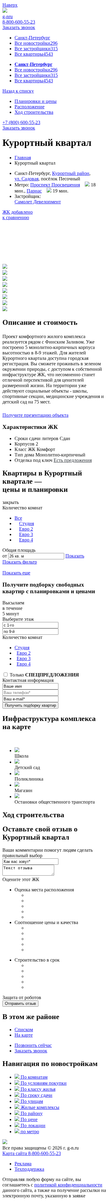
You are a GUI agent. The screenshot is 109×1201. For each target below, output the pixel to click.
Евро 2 (26, 528)
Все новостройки (36, 43)
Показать (74, 555)
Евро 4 (26, 539)
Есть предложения (73, 460)
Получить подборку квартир (30, 705)
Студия (26, 523)
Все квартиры (34, 54)
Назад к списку (18, 91)
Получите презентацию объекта (35, 415)
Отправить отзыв (20, 1003)
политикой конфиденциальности (68, 1184)
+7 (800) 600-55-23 (21, 122)
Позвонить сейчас (33, 1045)
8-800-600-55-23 (18, 22)
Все (18, 518)
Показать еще (16, 572)
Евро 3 (26, 534)
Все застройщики (36, 48)
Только (43, 674)
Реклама (23, 1163)
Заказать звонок (18, 27)
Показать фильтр (19, 561)
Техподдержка (29, 1169)
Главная (23, 157)
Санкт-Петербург (32, 37)
